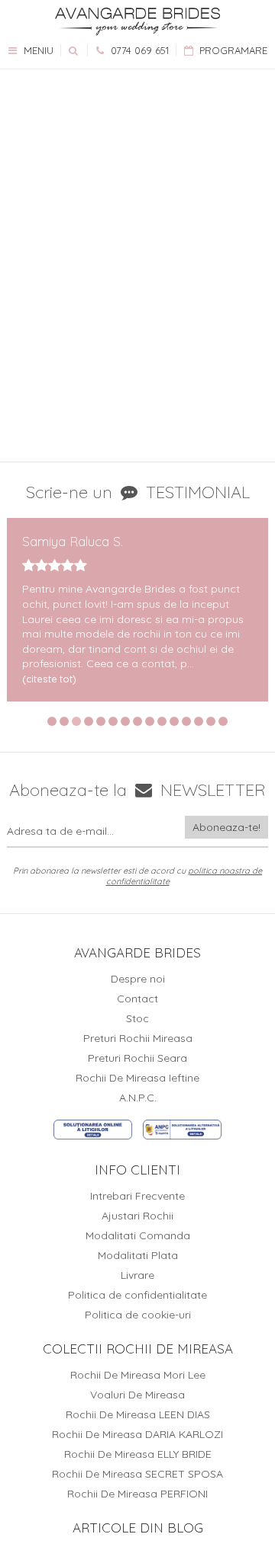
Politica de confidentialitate (137, 1295)
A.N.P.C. (138, 1097)
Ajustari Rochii (137, 1215)
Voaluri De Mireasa (137, 1394)
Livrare (137, 1275)
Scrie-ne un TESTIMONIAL (138, 492)
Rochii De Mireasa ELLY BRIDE (138, 1454)
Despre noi (138, 979)
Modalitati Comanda (138, 1235)
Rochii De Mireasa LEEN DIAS (138, 1414)
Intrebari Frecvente (137, 1196)
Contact (137, 998)
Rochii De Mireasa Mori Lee (137, 1375)
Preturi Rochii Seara (137, 1058)
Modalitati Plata (138, 1255)
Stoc (137, 1018)
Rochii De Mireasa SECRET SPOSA (137, 1474)
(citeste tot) (49, 679)
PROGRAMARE (231, 50)
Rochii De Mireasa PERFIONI (137, 1493)
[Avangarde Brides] (137, 22)
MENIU (37, 50)
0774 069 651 (138, 50)
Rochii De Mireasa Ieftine (137, 1078)
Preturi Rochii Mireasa (137, 1038)
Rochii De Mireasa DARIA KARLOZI (137, 1434)
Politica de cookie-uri (138, 1315)
